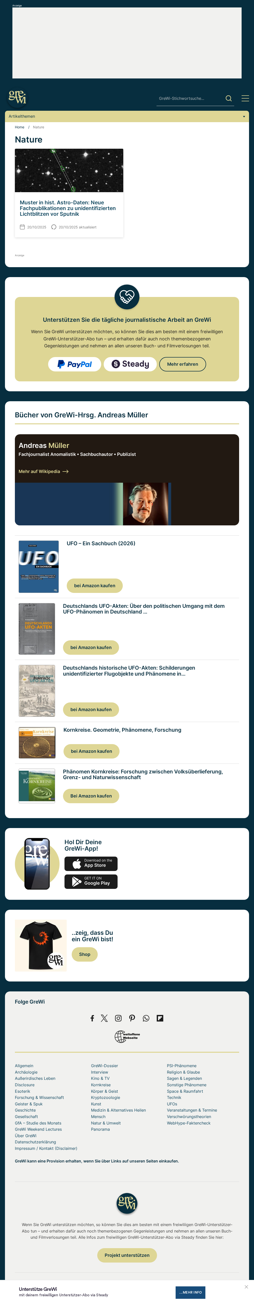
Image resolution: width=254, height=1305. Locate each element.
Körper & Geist (104, 1091)
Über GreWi (25, 1135)
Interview (99, 1072)
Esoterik (22, 1091)
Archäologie (26, 1072)
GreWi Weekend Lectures (38, 1129)
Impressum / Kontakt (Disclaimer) (46, 1148)
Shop (84, 954)
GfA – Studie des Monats (38, 1123)
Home (19, 127)
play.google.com (91, 881)
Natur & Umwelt (106, 1123)
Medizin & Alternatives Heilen (118, 1110)
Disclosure (24, 1084)
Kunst (96, 1103)
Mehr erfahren (182, 364)
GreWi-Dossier (104, 1065)
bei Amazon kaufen (94, 585)
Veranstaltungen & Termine (192, 1110)
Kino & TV (100, 1078)
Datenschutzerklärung (35, 1141)
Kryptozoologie (105, 1097)
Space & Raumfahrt (185, 1091)
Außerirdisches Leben (35, 1078)
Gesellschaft (26, 1116)
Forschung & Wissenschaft (39, 1097)
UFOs (172, 1103)
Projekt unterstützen (127, 1255)
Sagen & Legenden (184, 1078)
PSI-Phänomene (181, 1065)
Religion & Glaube (183, 1072)
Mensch (98, 1116)
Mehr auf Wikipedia (39, 471)
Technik (174, 1097)
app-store (91, 864)
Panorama (100, 1129)
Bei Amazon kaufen (91, 795)
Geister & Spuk (29, 1103)
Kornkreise (101, 1084)
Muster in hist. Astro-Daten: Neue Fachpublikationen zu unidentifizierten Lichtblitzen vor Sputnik (68, 208)
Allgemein (24, 1065)
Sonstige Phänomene (186, 1084)
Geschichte (25, 1110)
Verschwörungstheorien (189, 1116)
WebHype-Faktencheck (189, 1123)
